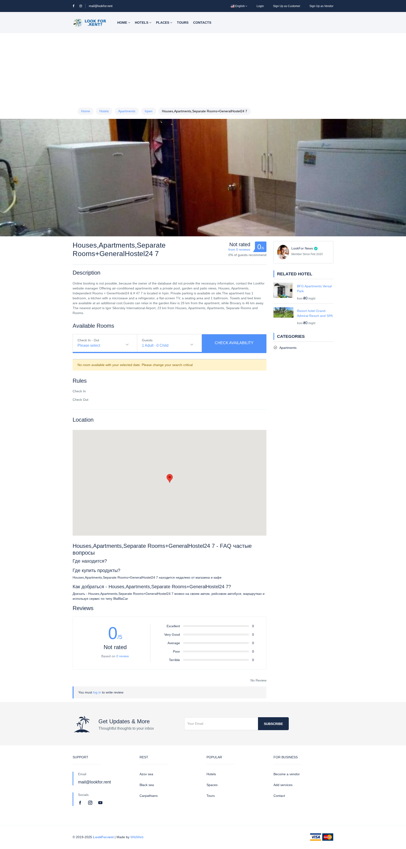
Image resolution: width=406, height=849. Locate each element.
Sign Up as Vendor (321, 6)
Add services (283, 785)
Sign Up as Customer (286, 6)
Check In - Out (88, 340)
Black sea (147, 785)
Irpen (148, 111)
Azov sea (146, 774)
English (240, 6)
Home (122, 22)
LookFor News (302, 248)
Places (163, 22)
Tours (182, 22)
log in (97, 692)
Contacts (202, 22)
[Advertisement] (203, 68)
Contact (279, 796)
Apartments (126, 111)
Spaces (212, 785)
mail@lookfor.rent (101, 6)
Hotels (142, 22)
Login (260, 6)
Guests (147, 340)
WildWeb (137, 837)
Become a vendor (286, 774)
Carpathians (149, 796)
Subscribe (273, 724)
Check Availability (234, 343)
